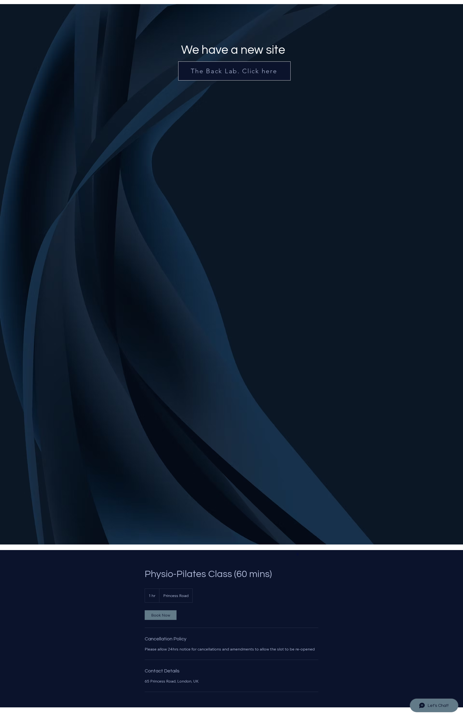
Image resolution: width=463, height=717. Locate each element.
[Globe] (297, 554)
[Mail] (254, 546)
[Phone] (193, 546)
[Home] (134, 545)
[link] (161, 615)
